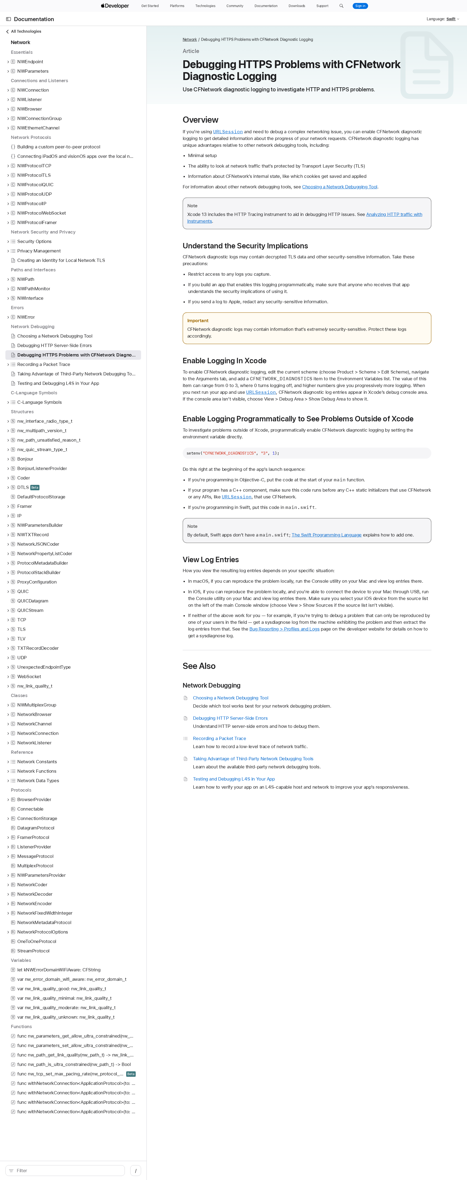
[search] (65, 1170)
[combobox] (68, 1171)
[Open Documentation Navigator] (8, 19)
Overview (201, 120)
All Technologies (26, 31)
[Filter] (68, 1170)
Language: (436, 19)
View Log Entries (211, 559)
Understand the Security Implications (245, 245)
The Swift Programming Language (327, 535)
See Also (199, 666)
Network (190, 39)
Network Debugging (212, 685)
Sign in (360, 6)
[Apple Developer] (115, 6)
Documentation (34, 19)
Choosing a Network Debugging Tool (339, 186)
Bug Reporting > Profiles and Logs (284, 629)
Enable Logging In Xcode (225, 360)
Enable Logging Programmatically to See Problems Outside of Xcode (298, 418)
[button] (341, 6)
